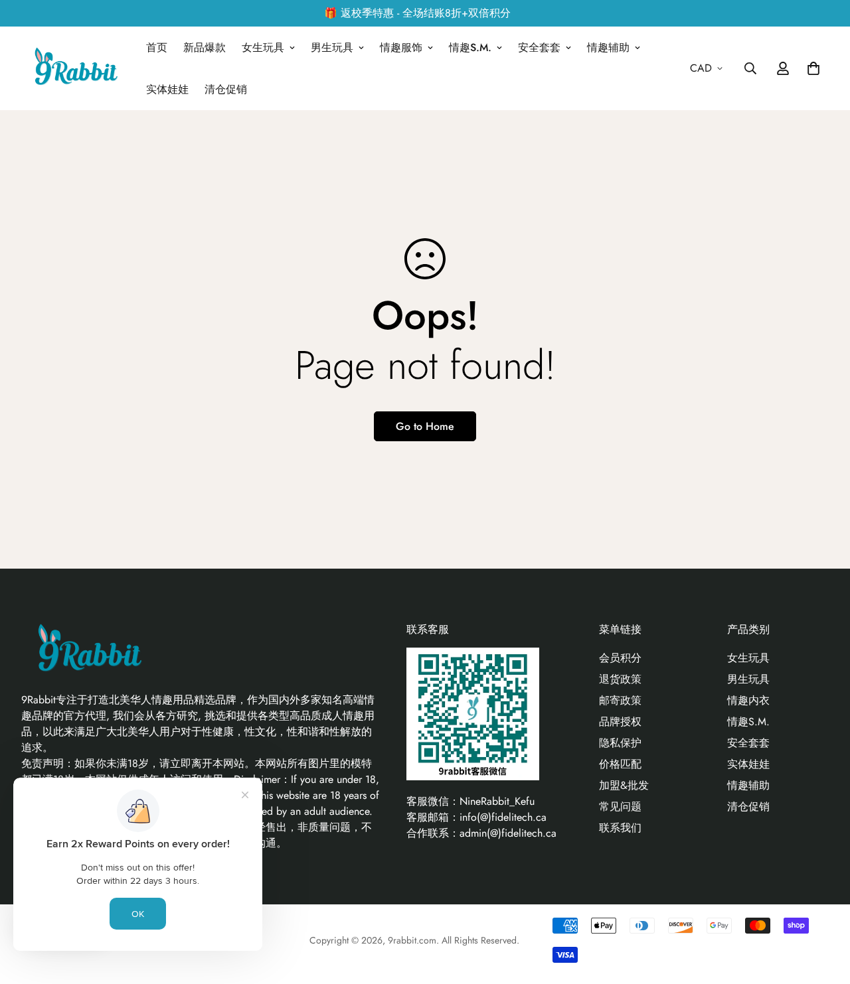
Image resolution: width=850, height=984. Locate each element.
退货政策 (620, 679)
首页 (156, 47)
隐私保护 (620, 742)
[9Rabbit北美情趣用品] (74, 68)
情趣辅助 (608, 47)
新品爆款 (204, 47)
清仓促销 (226, 89)
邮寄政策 (620, 700)
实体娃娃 (167, 89)
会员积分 (620, 658)
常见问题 (620, 806)
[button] (810, 68)
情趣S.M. (470, 47)
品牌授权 (620, 721)
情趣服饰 (401, 47)
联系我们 (620, 827)
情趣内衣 (748, 700)
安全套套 (539, 47)
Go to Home (425, 426)
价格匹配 (620, 764)
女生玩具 (263, 47)
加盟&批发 (624, 785)
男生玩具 (332, 47)
